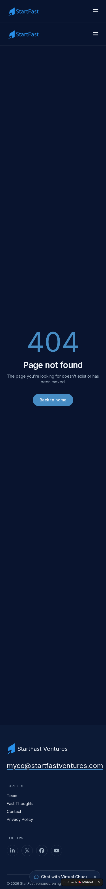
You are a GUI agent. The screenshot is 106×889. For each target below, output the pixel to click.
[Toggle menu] (95, 11)
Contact (14, 811)
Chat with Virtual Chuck (64, 876)
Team (12, 795)
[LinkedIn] (12, 850)
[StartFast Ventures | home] (23, 11)
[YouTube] (56, 850)
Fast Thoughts (20, 803)
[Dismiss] (95, 877)
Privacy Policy (20, 819)
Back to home (53, 399)
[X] (27, 850)
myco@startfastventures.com (55, 766)
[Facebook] (41, 850)
